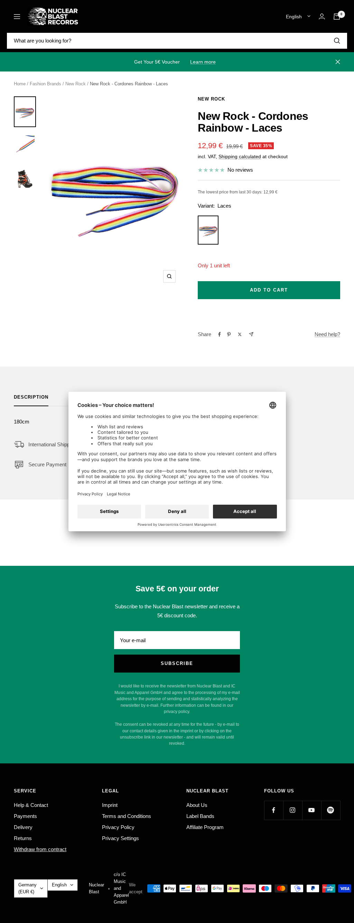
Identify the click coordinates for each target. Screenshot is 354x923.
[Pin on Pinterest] (229, 334)
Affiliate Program (205, 827)
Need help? (327, 334)
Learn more (203, 62)
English (294, 16)
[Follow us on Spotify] (330, 810)
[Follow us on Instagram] (292, 810)
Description (31, 397)
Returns (23, 838)
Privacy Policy (118, 827)
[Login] (322, 16)
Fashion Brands (45, 83)
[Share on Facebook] (219, 334)
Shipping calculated (239, 156)
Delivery (23, 827)
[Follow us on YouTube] (311, 810)
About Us (196, 805)
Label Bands (200, 816)
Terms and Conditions (126, 816)
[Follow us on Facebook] (273, 810)
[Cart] (336, 16)
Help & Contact (31, 805)
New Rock (75, 83)
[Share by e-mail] (251, 334)
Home (20, 83)
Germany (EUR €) (27, 888)
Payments (25, 816)
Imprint (110, 805)
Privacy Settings (120, 838)
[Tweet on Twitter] (240, 334)
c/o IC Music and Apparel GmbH (121, 888)
